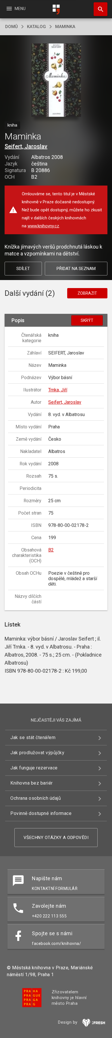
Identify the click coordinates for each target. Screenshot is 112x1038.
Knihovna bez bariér (31, 783)
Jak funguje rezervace (34, 768)
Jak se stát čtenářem (32, 737)
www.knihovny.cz (43, 226)
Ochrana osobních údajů (35, 798)
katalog (36, 26)
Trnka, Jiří (57, 390)
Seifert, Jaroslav (26, 146)
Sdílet (23, 268)
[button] (56, 80)
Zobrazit (87, 293)
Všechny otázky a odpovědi (56, 837)
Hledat (98, 9)
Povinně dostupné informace (41, 813)
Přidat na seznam (76, 268)
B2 (51, 550)
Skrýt (87, 320)
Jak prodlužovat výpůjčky (37, 752)
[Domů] (56, 10)
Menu (16, 8)
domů (11, 26)
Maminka (65, 26)
